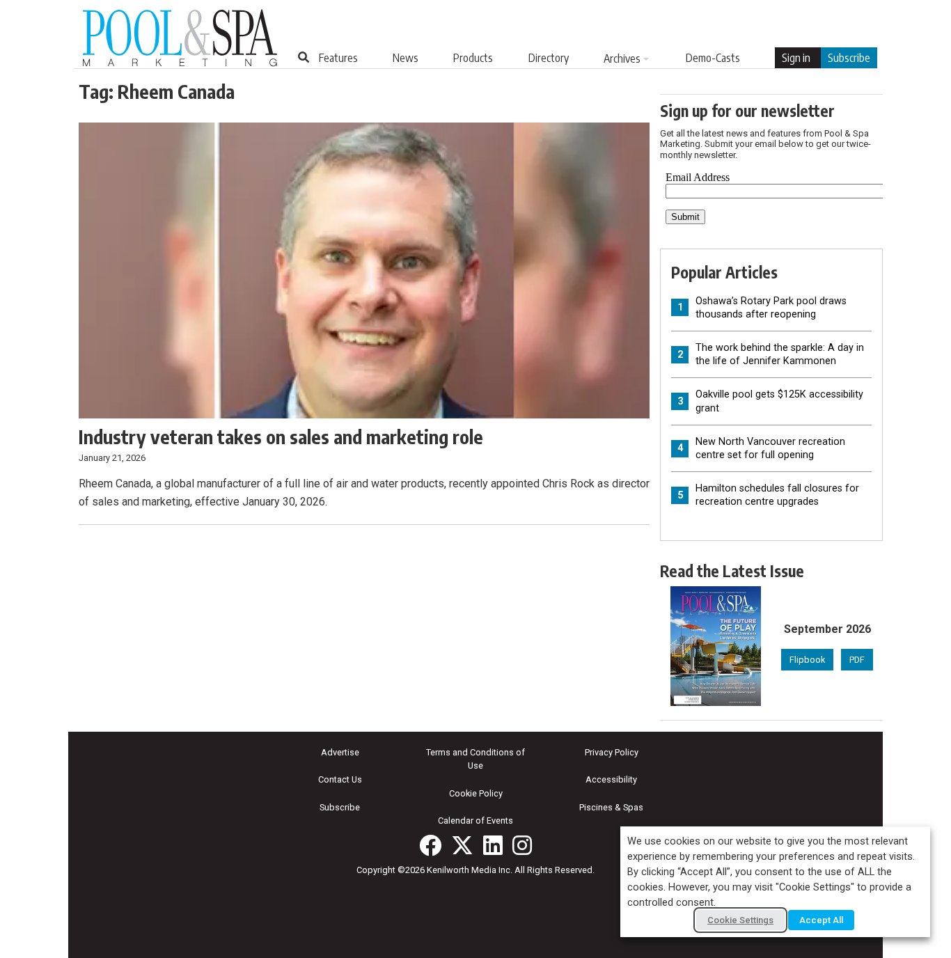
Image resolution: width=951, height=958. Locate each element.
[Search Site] (303, 57)
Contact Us (340, 779)
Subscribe (849, 58)
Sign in (796, 58)
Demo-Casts (713, 58)
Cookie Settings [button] (740, 920)
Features (338, 58)
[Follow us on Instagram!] (522, 845)
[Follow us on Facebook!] (430, 845)
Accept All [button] (821, 920)
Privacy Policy (611, 752)
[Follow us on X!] (462, 845)
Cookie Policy (476, 793)
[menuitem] (338, 57)
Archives (622, 58)
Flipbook (807, 659)
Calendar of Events (475, 820)
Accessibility (611, 779)
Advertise (340, 752)
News (405, 58)
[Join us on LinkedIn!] (493, 845)
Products (473, 58)
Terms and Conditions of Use (475, 759)
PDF (857, 659)
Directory (548, 58)
